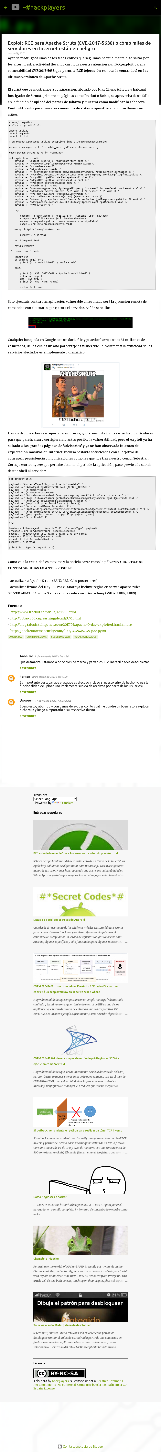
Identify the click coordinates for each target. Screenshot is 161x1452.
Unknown (26, 700)
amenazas (15, 637)
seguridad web (60, 637)
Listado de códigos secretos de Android (59, 919)
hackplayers (60, 1381)
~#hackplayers (44, 7)
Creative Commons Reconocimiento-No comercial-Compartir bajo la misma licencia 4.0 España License (79, 1384)
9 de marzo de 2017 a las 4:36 (51, 656)
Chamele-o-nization (46, 1258)
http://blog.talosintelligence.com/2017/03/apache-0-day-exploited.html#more (71, 625)
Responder (28, 668)
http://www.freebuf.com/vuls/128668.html (43, 612)
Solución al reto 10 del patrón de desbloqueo (62, 1325)
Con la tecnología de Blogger (83, 1446)
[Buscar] (71, 7)
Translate (66, 803)
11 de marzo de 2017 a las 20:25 (53, 700)
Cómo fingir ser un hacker (50, 1197)
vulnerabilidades (85, 637)
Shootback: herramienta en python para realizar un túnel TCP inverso (77, 1130)
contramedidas (37, 637)
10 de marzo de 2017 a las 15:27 (50, 676)
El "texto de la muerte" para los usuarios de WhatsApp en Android (75, 853)
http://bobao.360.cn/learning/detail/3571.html (45, 618)
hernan (25, 676)
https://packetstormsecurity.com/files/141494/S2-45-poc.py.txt (58, 631)
